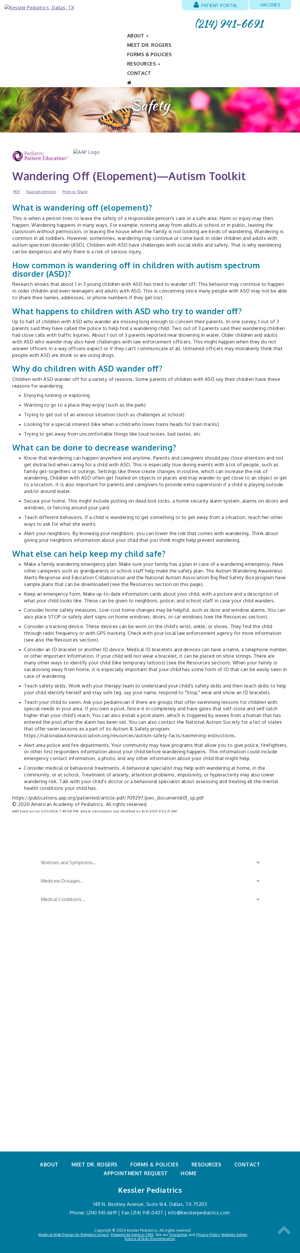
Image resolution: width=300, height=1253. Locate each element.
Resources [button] (142, 64)
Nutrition (23, 1029)
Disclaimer (178, 1235)
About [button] (136, 36)
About (49, 1164)
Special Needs (167, 986)
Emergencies (27, 986)
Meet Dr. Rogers (149, 45)
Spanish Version (41, 191)
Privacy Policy (208, 1235)
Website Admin (234, 1235)
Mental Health (167, 1029)
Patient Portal (219, 5)
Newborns (24, 1018)
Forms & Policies (149, 54)
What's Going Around (176, 1018)
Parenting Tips (168, 964)
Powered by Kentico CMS (132, 1235)
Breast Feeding (30, 964)
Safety (158, 975)
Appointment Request (136, 1173)
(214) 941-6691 (228, 23)
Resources (206, 1164)
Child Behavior (29, 975)
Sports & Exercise (171, 997)
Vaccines (270, 4)
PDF (16, 191)
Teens (157, 1007)
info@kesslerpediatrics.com (199, 1213)
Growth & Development (41, 997)
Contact (139, 73)
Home (188, 1173)
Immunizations (30, 1007)
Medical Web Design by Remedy (73, 1235)
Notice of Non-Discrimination (150, 1239)
